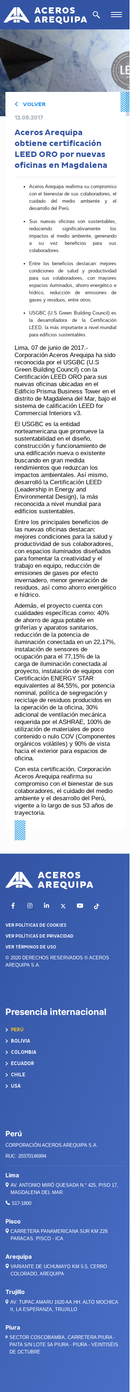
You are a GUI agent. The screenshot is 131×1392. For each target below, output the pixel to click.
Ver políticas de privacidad (39, 936)
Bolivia (20, 1041)
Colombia (23, 1052)
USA (15, 1086)
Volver (33, 104)
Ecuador (22, 1063)
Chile (17, 1075)
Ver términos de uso (30, 947)
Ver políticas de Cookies (35, 925)
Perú (17, 1030)
